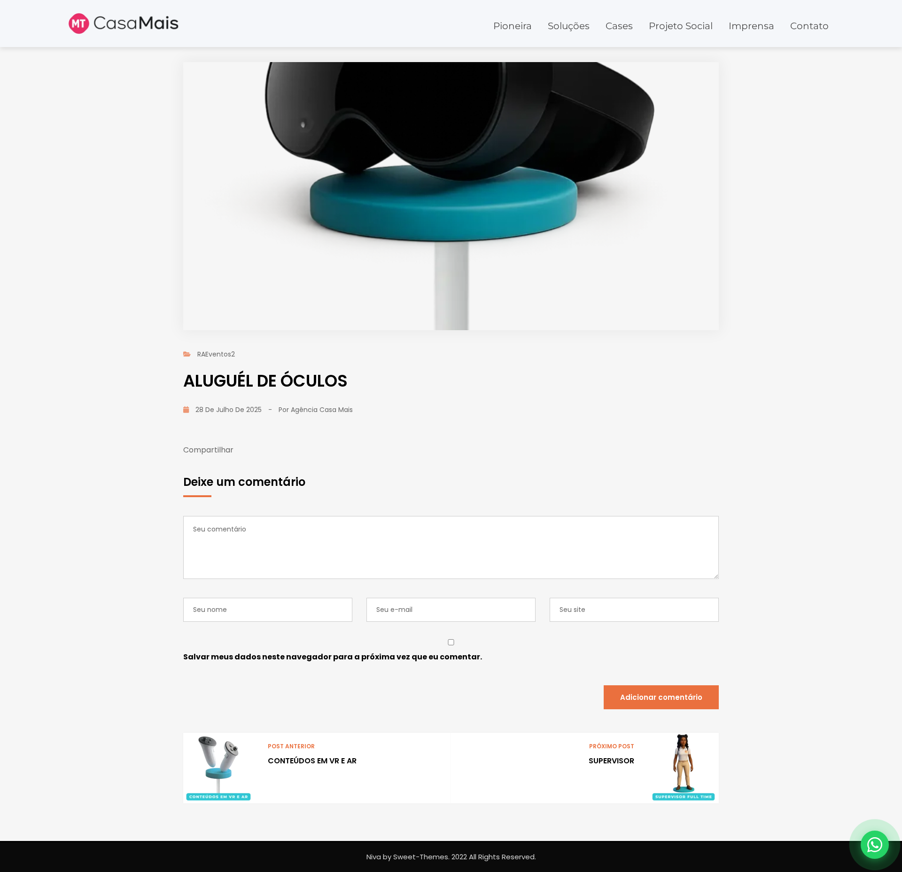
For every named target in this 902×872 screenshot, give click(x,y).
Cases (619, 26)
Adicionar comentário (661, 697)
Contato (809, 26)
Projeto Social (681, 26)
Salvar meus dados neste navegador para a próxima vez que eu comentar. (332, 656)
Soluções (569, 26)
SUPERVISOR (611, 760)
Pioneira (512, 26)
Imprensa (751, 26)
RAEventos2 (216, 354)
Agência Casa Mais (322, 409)
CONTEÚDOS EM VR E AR (312, 760)
